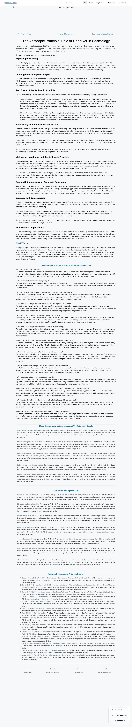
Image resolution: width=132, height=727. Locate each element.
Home (91, 3)
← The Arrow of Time (23, 34)
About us (111, 3)
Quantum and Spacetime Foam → (104, 34)
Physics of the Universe (65, 34)
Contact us (122, 3)
